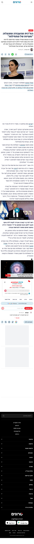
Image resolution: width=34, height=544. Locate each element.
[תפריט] (31, 2)
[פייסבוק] (2, 322)
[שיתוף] (2, 54)
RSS (10, 532)
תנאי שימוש (7, 530)
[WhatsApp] (12, 54)
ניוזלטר (17, 434)
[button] (31, 259)
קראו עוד (7, 275)
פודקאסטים (17, 431)
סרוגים (22, 145)
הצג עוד (17, 318)
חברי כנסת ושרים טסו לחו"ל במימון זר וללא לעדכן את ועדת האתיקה (17, 87)
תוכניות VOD (17, 428)
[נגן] (17, 210)
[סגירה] (5, 282)
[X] (9, 54)
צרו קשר (20, 530)
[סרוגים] (17, 514)
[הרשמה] (5, 290)
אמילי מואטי (29, 83)
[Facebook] (5, 54)
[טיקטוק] (12, 322)
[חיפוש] (2, 2)
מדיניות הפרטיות (21, 532)
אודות (14, 532)
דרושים (17, 425)
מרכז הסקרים (17, 422)
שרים (30, 124)
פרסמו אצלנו (26, 530)
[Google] (16, 54)
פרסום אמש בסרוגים (22, 85)
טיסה (15, 168)
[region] (17, 210)
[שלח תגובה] (2, 308)
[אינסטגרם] (9, 322)
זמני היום (14, 530)
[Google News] (16, 322)
